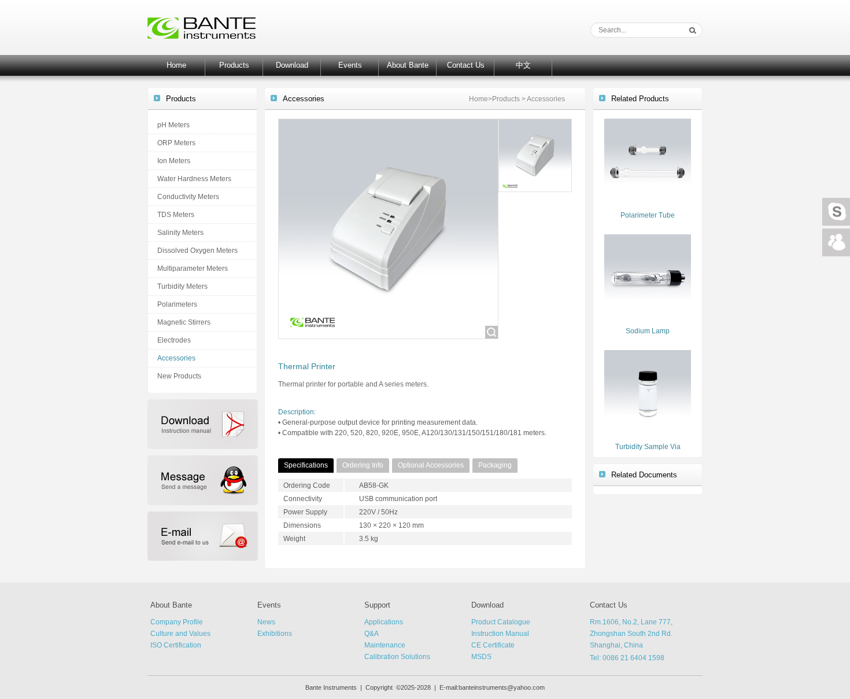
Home (176, 65)
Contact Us (466, 65)
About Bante (407, 65)
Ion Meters (173, 161)
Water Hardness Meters (194, 179)
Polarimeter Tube (647, 215)
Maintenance (384, 645)
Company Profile (176, 622)
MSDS (481, 657)
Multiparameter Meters (192, 268)
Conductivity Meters (188, 197)
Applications (383, 622)
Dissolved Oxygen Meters (197, 251)
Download (292, 65)
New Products (179, 376)
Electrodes (174, 340)
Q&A (371, 634)
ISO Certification (175, 645)
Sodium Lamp (648, 331)
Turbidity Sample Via (648, 447)
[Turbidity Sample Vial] (647, 393)
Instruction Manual (500, 634)
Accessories (176, 358)
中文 (523, 65)
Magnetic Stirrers (183, 322)
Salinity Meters (180, 233)
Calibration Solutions (397, 657)
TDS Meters (175, 215)
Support (377, 605)
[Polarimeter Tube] (647, 161)
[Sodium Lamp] (647, 277)
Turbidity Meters (182, 286)
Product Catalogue (500, 622)
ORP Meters (176, 143)
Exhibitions (274, 634)
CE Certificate (493, 645)
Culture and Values (180, 634)
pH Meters (173, 125)
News (266, 622)
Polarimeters (177, 304)
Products (234, 65)
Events (350, 65)
